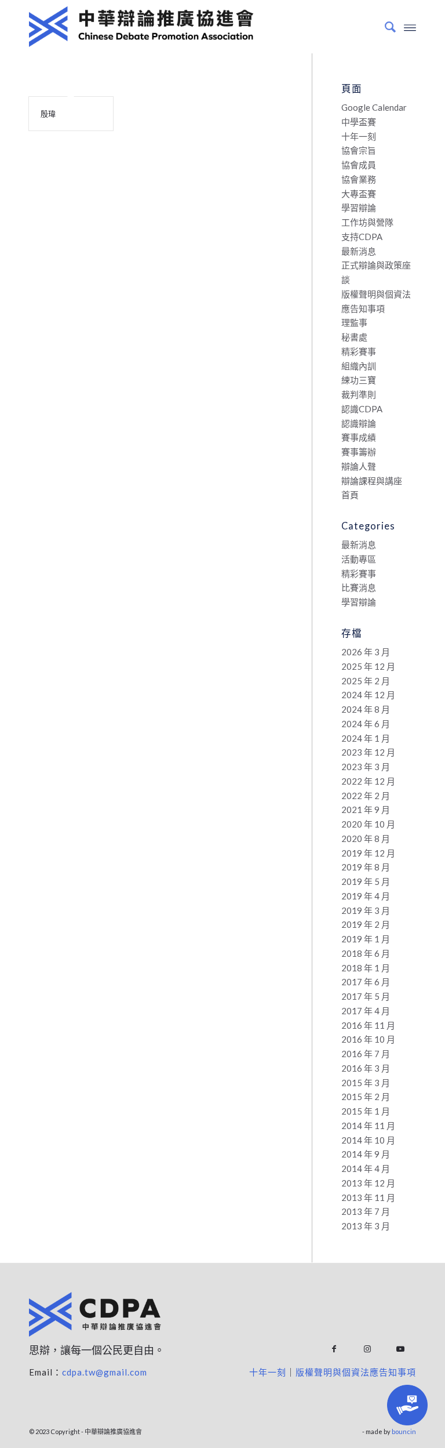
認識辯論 (358, 423)
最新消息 (358, 251)
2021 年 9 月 (365, 809)
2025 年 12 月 (368, 666)
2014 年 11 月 (368, 1125)
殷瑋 (48, 113)
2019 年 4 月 (365, 896)
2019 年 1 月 (365, 939)
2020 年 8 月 (365, 838)
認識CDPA (361, 409)
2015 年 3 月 (365, 1082)
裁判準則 (358, 394)
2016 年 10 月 (368, 1039)
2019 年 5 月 (365, 881)
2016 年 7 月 (365, 1053)
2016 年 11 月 (368, 1025)
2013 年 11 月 (368, 1197)
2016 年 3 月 (365, 1068)
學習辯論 (358, 207)
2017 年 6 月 (365, 982)
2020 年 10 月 (368, 824)
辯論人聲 (358, 466)
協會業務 (358, 179)
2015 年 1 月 (365, 1111)
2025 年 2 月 (365, 681)
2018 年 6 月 (365, 953)
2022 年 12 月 (368, 781)
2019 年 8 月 (365, 867)
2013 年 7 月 (365, 1211)
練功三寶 (358, 380)
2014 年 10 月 (368, 1140)
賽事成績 (358, 437)
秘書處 (354, 337)
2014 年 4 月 (365, 1168)
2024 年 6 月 (365, 723)
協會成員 (358, 164)
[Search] (384, 27)
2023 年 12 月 (368, 752)
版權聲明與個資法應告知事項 (356, 1372)
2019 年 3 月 (365, 910)
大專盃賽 (358, 193)
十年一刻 (358, 136)
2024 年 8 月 (365, 709)
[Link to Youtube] (400, 1349)
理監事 (354, 322)
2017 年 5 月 (365, 996)
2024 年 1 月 (365, 738)
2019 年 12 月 (368, 853)
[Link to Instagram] (367, 1349)
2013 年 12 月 (368, 1183)
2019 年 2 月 (365, 924)
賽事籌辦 (358, 452)
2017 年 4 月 (365, 1011)
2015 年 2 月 (365, 1096)
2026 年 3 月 (365, 652)
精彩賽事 (358, 351)
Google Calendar (374, 107)
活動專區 (358, 559)
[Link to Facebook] (334, 1349)
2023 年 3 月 (365, 766)
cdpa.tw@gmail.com (104, 1372)
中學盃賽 (358, 122)
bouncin (404, 1431)
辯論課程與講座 (371, 481)
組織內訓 (358, 366)
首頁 (350, 494)
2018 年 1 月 (365, 968)
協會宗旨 (358, 150)
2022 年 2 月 (365, 795)
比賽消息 (358, 587)
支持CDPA (361, 236)
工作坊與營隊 (367, 222)
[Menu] (410, 26)
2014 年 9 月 (365, 1154)
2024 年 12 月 (368, 694)
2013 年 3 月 (365, 1226)
